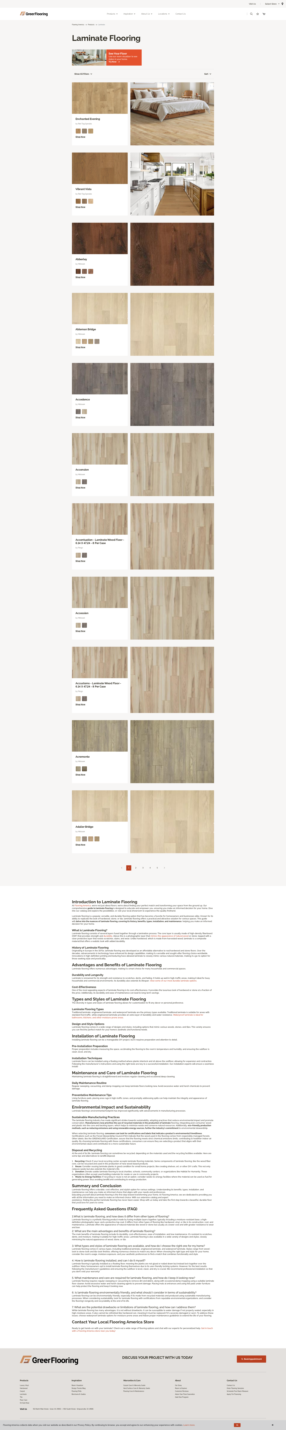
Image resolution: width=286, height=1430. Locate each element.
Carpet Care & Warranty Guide (134, 1385)
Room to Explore (181, 1388)
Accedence (83, 399)
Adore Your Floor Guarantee (185, 1394)
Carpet (22, 1391)
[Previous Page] (121, 868)
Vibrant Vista (83, 189)
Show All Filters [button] (81, 74)
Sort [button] (206, 74)
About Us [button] (145, 14)
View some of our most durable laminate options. (173, 981)
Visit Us (252, 4)
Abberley (81, 259)
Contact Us (181, 14)
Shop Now (80, 137)
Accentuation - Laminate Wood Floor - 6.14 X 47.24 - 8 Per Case (100, 541)
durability (108, 936)
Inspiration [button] (128, 14)
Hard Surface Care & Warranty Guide (136, 1388)
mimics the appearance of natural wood (169, 936)
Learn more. (189, 1425)
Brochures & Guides (79, 1394)
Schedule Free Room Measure (237, 1391)
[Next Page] (164, 868)
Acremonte (83, 756)
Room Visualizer (77, 1385)
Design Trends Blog (79, 1388)
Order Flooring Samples (235, 1388)
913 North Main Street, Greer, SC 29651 (47, 1409)
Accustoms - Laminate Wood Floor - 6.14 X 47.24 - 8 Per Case (98, 685)
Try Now (113, 62)
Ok (237, 1425)
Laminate (23, 1394)
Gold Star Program (182, 1397)
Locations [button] (162, 14)
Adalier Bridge (84, 826)
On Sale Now (24, 1403)
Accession (82, 613)
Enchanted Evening (88, 119)
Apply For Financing (234, 1394)
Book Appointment (253, 1359)
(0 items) (264, 14)
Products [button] (111, 14)
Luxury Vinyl (24, 1385)
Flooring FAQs (76, 1391)
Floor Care (23, 1400)
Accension (82, 469)
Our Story (178, 1385)
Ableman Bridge (86, 329)
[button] (272, 4)
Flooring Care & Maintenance (133, 1391)
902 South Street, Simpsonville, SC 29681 (78, 1409)
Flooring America (78, 25)
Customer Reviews (182, 1391)
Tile (21, 1397)
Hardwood (23, 1388)
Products (91, 25)
